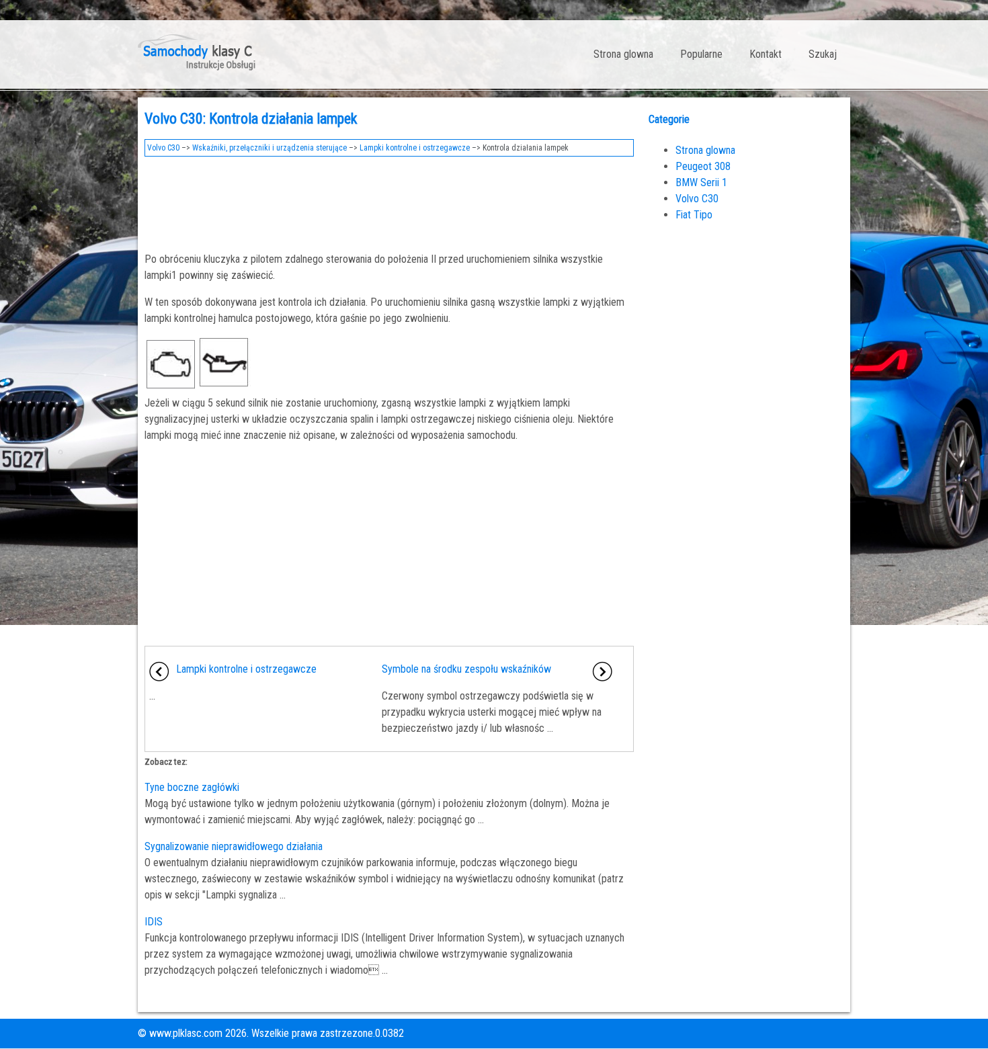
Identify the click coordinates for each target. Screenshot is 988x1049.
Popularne (701, 54)
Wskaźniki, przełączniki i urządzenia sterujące (269, 148)
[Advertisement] (389, 200)
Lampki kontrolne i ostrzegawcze (415, 148)
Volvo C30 (163, 148)
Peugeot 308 (703, 166)
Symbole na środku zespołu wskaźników (466, 669)
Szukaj (823, 54)
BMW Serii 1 (701, 182)
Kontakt (765, 54)
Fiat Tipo (693, 214)
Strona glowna (623, 54)
